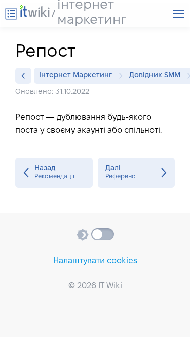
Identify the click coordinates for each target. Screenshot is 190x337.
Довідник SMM (154, 75)
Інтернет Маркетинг (75, 75)
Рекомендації (54, 173)
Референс (136, 173)
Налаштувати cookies (95, 261)
